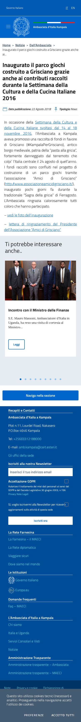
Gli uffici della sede (21, 455)
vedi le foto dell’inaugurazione (30, 215)
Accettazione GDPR (22, 481)
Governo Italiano (14, 8)
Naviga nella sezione (40, 395)
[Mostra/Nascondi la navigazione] (8, 26)
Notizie (20, 45)
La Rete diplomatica (22, 547)
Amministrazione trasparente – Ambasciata (38, 664)
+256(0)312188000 (27, 438)
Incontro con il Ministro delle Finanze (38, 310)
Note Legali (22, 494)
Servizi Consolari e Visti (24, 641)
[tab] (20, 379)
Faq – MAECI (17, 606)
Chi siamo (15, 624)
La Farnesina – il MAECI (24, 539)
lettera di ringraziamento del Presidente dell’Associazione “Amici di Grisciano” (40, 226)
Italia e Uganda (18, 632)
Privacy (12, 494)
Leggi (19, 344)
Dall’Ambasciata (40, 45)
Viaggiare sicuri (18, 555)
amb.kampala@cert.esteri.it (38, 447)
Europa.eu (22, 589)
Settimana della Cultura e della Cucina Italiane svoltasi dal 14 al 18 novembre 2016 (40, 127)
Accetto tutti (63, 715)
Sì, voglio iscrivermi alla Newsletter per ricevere (37, 504)
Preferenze (34, 715)
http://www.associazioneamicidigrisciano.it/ (39, 184)
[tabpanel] (40, 318)
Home (6, 45)
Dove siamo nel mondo (24, 564)
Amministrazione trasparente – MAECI (35, 672)
